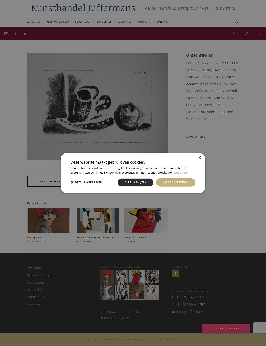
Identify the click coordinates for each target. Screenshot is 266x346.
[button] (86, 182)
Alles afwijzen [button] (136, 182)
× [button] (199, 157)
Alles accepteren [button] (176, 182)
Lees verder (180, 172)
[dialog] (133, 173)
